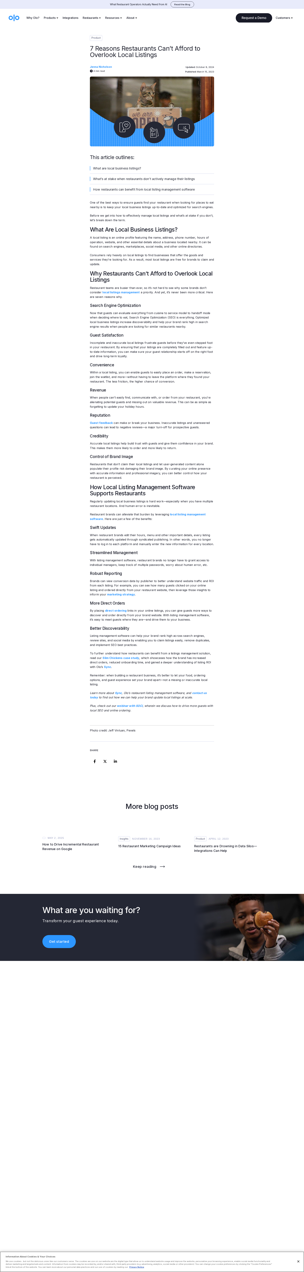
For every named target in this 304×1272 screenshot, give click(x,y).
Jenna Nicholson (101, 66)
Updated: (191, 67)
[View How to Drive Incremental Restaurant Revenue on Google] (76, 831)
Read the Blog (182, 4)
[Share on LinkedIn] (115, 761)
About (130, 18)
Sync (107, 667)
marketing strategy (121, 594)
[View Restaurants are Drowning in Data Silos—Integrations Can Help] (228, 831)
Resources (112, 18)
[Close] (298, 1261)
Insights (124, 838)
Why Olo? (32, 18)
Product (96, 37)
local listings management (121, 292)
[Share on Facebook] (95, 761)
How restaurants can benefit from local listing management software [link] (144, 189)
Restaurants (90, 18)
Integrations (70, 18)
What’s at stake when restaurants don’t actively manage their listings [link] (144, 179)
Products (50, 18)
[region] (152, 1262)
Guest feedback (101, 423)
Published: (191, 71)
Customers (283, 18)
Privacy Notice (136, 1267)
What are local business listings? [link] (117, 168)
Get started (59, 941)
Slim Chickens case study (121, 658)
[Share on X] (105, 761)
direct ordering (115, 610)
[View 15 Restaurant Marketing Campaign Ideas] (152, 831)
